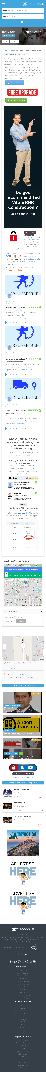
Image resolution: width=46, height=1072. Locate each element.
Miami (23, 1030)
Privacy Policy (23, 998)
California (23, 1019)
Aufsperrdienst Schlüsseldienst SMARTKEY (21, 756)
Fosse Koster (10, 301)
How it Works (23, 979)
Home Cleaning (23, 1057)
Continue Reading (19, 318)
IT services (23, 1062)
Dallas (23, 1033)
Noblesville (19, 797)
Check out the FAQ (23, 981)
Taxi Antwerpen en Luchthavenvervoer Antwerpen (22, 733)
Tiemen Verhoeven (12, 405)
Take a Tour (23, 987)
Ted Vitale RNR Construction (23, 774)
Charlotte (18, 810)
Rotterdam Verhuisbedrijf (16, 359)
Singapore (23, 1025)
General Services (11, 754)
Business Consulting (23, 1043)
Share (15, 42)
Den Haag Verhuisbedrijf (15, 307)
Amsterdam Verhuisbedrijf (16, 411)
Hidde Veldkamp (11, 353)
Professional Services (12, 705)
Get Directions (12, 668)
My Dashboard (23, 970)
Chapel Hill (14, 51)
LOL (24, 322)
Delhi (23, 1022)
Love (33, 322)
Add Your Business (23, 973)
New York (23, 1008)
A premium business (18, 100)
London (23, 1005)
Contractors (23, 1054)
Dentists (23, 1046)
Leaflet (24, 605)
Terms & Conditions (23, 995)
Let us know (9, 267)
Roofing (23, 1068)
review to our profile (32, 259)
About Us (23, 990)
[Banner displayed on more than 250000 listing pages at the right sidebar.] (23, 873)
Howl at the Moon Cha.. (22, 816)
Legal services (23, 1065)
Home (6, 51)
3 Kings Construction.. (21, 789)
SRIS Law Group (10, 708)
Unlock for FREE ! (16, 83)
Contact (23, 992)
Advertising (23, 1059)
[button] (5, 30)
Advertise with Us (23, 976)
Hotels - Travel (10, 730)
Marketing (23, 1048)
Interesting (12, 322)
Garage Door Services (23, 1040)
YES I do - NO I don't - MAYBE (23, 214)
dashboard (22, 513)
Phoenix (23, 1027)
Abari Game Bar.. (20, 803)
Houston (23, 1016)
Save (6, 42)
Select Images (9, 621)
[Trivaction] (23, 843)
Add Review (9, 35)
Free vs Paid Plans (23, 984)
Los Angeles (23, 1014)
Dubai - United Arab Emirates (23, 1011)
